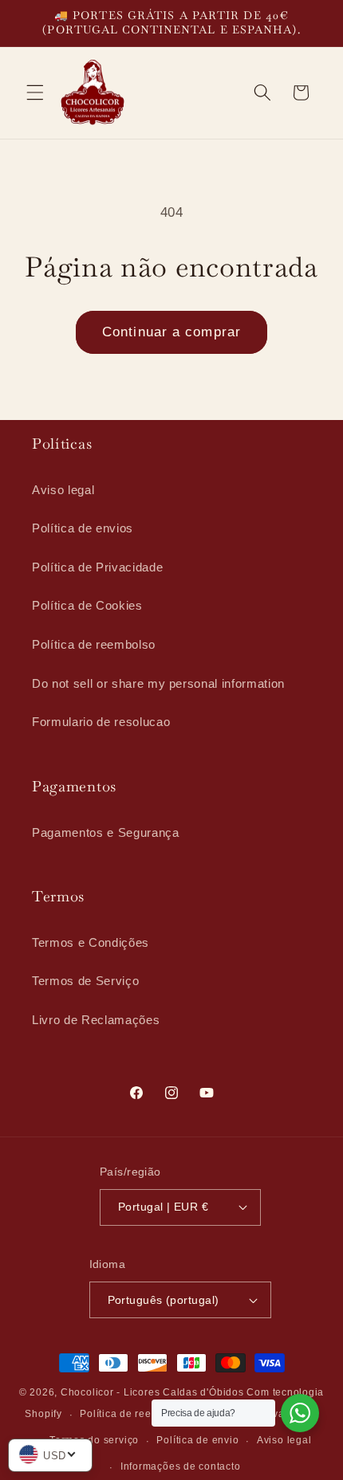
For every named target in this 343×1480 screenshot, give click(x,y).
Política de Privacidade (97, 567)
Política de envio (197, 1440)
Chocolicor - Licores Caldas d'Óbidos (152, 1392)
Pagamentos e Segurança (105, 832)
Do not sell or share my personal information (158, 683)
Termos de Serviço (85, 980)
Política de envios (82, 528)
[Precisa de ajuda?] (300, 1413)
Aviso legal (63, 490)
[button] (35, 92)
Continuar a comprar (171, 331)
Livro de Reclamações (96, 1020)
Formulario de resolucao (101, 721)
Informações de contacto (180, 1466)
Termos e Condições (90, 942)
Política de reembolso (94, 644)
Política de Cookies (87, 605)
